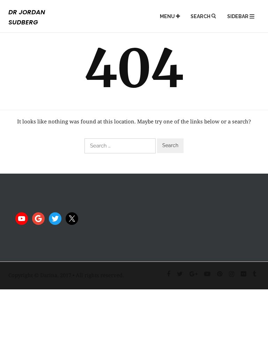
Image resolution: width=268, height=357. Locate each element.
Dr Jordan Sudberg (26, 17)
